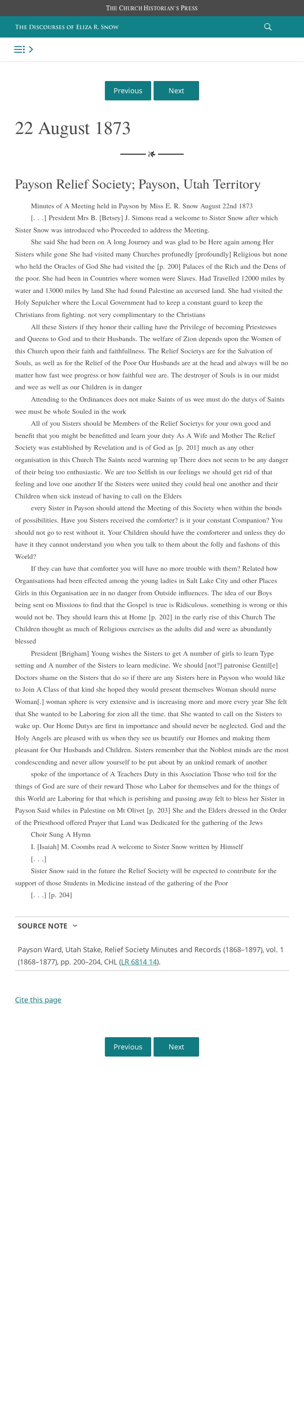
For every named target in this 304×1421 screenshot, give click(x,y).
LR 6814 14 (139, 961)
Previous (128, 90)
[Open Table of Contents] (25, 49)
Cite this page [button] (38, 999)
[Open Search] (268, 27)
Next (176, 90)
